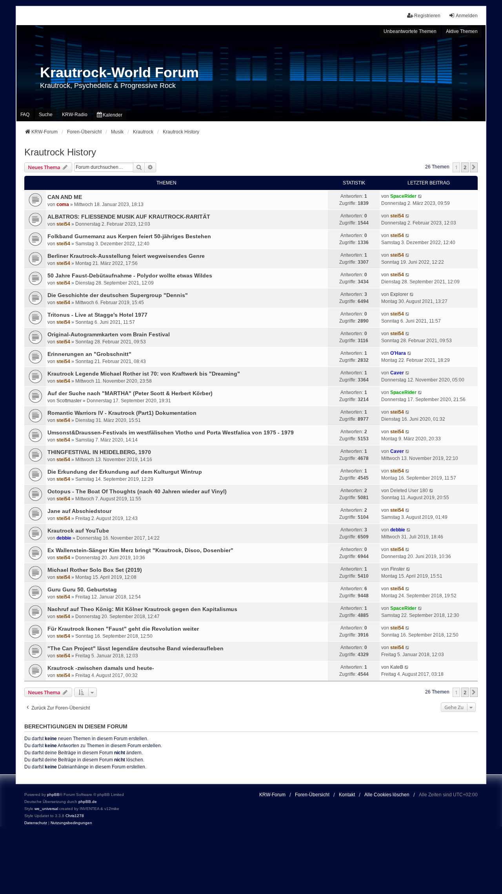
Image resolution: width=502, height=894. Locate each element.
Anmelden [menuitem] (467, 15)
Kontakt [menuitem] (347, 794)
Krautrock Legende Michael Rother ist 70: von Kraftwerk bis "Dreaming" (143, 373)
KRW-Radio (74, 114)
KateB (396, 667)
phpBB (53, 794)
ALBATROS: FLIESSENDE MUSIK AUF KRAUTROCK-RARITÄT (128, 216)
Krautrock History (60, 152)
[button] (474, 167)
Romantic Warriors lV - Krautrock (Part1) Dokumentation (121, 413)
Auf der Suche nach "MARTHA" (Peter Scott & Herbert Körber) (130, 393)
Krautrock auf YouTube (78, 530)
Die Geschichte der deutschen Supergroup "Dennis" (117, 295)
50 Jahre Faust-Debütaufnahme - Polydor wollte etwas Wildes (129, 275)
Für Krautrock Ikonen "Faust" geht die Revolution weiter (123, 629)
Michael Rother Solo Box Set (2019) (94, 570)
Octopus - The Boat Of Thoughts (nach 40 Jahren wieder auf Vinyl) (137, 491)
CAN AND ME (64, 197)
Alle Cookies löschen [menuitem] (386, 794)
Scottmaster (69, 400)
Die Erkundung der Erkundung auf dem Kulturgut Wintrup (124, 472)
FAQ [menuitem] (24, 114)
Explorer (399, 294)
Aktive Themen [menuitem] (462, 31)
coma (62, 204)
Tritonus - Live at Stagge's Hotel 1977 (97, 315)
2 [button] (465, 167)
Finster (397, 569)
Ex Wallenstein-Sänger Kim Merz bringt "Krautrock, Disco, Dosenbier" (140, 550)
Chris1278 (74, 816)
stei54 (63, 224)
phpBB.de (87, 801)
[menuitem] (109, 114)
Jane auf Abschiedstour (79, 511)
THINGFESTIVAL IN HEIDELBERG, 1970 (99, 452)
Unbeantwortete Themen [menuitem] (410, 31)
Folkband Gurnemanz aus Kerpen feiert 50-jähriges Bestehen (129, 236)
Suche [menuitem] (46, 114)
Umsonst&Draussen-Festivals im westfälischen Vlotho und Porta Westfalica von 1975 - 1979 (170, 432)
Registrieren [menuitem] (427, 15)
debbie (63, 538)
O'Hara (398, 353)
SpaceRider (403, 196)
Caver (397, 373)
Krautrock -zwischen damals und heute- (100, 668)
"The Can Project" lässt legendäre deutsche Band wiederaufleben (135, 648)
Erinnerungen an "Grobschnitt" (89, 354)
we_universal (46, 808)
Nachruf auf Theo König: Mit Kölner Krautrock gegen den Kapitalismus (142, 609)
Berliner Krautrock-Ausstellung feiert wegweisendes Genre (126, 256)
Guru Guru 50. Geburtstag (82, 589)
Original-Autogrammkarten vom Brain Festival (108, 334)
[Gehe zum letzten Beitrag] (420, 196)
